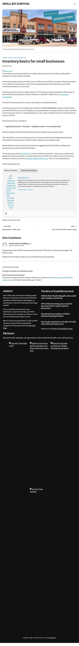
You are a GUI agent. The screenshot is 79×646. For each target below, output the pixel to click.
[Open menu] (75, 3)
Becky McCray (8, 66)
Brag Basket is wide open (11, 228)
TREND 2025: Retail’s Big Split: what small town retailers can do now (58, 297)
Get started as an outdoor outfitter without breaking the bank (55, 315)
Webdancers (52, 637)
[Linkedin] (6, 213)
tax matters (22, 57)
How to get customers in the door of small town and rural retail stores (58, 323)
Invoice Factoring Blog (18, 243)
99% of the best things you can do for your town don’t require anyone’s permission (56, 306)
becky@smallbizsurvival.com (37, 158)
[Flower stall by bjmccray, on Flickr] (39, 71)
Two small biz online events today (64, 228)
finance (5, 57)
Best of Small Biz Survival (63, 329)
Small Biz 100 (13, 57)
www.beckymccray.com (25, 190)
